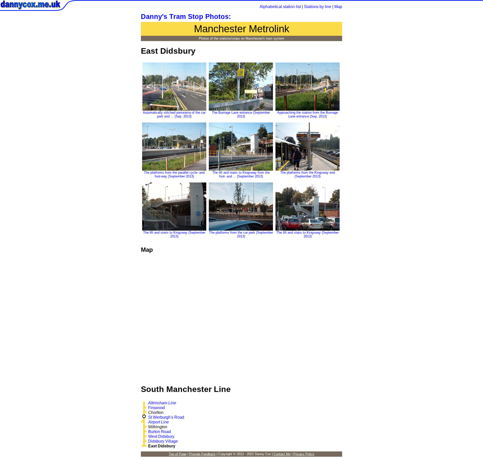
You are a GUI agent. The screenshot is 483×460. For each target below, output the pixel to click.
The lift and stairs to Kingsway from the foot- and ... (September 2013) (241, 174)
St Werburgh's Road (166, 417)
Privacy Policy (303, 454)
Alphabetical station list (280, 7)
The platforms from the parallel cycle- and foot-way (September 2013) (174, 174)
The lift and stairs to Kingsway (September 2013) (174, 234)
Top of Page (177, 454)
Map (338, 7)
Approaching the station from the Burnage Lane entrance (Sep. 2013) (307, 114)
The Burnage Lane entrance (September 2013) (241, 114)
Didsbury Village (163, 441)
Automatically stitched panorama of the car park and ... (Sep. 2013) (174, 114)
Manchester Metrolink (241, 28)
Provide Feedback (202, 454)
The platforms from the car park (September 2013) (241, 234)
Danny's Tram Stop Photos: (186, 16)
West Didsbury (161, 436)
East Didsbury (161, 446)
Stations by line (317, 7)
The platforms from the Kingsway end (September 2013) (307, 174)
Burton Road (159, 432)
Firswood (156, 408)
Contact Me (282, 454)
